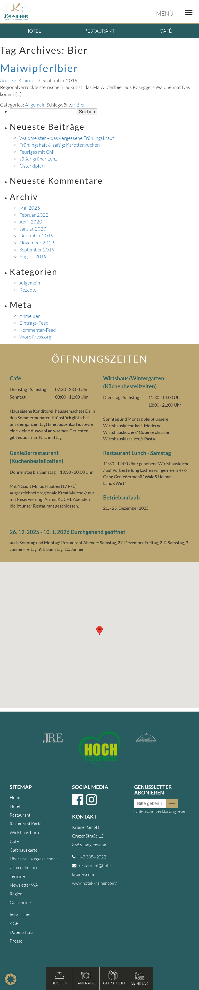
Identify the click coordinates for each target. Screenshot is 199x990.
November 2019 (36, 243)
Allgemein (35, 105)
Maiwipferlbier (39, 68)
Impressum (20, 914)
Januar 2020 (32, 229)
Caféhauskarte (23, 850)
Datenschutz (21, 932)
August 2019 (33, 256)
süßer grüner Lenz (38, 159)
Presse (16, 941)
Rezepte (27, 290)
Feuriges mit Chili (37, 152)
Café (166, 31)
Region (16, 893)
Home (15, 797)
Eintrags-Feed (34, 323)
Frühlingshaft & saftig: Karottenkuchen (59, 145)
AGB (14, 923)
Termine (17, 876)
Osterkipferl (32, 166)
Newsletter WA (24, 885)
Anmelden (30, 316)
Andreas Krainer (17, 80)
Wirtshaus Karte (25, 832)
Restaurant (99, 31)
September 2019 (37, 250)
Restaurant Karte (25, 823)
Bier (80, 105)
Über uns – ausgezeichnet (33, 858)
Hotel (33, 31)
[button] (10, 979)
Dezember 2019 (36, 235)
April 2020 (30, 222)
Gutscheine (20, 902)
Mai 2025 (29, 208)
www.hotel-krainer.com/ (94, 883)
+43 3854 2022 (92, 856)
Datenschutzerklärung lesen (160, 811)
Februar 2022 (34, 215)
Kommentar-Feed (37, 330)
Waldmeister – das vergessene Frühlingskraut (66, 138)
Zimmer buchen (24, 867)
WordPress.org (35, 337)
